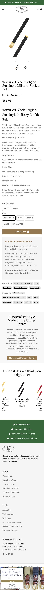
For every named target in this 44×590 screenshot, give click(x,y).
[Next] (28, 61)
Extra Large (17, 224)
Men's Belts (7, 288)
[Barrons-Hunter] (22, 9)
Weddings (6, 518)
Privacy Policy (8, 497)
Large (6, 224)
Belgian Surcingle (18, 293)
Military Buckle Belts (20, 288)
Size (4, 213)
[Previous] (16, 61)
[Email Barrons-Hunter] (12, 555)
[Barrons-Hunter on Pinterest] (6, 555)
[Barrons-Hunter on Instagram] (9, 555)
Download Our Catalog (12, 526)
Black (36, 297)
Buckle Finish (8, 203)
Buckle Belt (7, 302)
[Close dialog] (42, 569)
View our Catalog (9, 531)
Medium (30, 218)
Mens (36, 302)
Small (20, 218)
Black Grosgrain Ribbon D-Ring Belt (22, 401)
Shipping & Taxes (9, 480)
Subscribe (12, 581)
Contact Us (7, 476)
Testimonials (7, 514)
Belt (23, 297)
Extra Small (9, 218)
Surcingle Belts (34, 288)
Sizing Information (10, 488)
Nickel (15, 208)
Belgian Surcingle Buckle (11, 297)
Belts (36, 283)
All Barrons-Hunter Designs (23, 283)
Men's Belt (28, 302)
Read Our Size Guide (11, 95)
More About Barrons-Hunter (22, 358)
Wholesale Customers (11, 522)
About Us (6, 510)
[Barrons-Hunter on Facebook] (3, 555)
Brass (6, 208)
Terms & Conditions (10, 492)
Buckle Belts (18, 302)
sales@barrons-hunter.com (14, 549)
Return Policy (8, 484)
